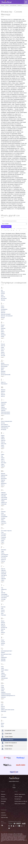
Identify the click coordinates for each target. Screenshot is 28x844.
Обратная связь (4, 817)
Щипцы (3, 708)
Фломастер (4, 627)
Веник (2, 336)
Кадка (2, 435)
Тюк (2, 587)
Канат (2, 445)
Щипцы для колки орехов (7, 709)
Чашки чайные (4, 670)
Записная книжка (5, 412)
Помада (3, 538)
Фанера (3, 622)
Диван (2, 368)
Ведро (3, 325)
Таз (2, 591)
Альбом (3, 296)
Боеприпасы (4, 309)
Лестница (3, 462)
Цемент (3, 652)
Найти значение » (6, 226)
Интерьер (3, 429)
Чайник (3, 673)
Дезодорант (4, 366)
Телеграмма (4, 594)
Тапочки (3, 592)
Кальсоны (3, 443)
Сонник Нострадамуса (11, 742)
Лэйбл (2, 454)
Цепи (2, 655)
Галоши (3, 344)
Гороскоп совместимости (20, 794)
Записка (3, 410)
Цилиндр (3, 659)
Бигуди (3, 317)
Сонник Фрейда (9, 745)
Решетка (3, 559)
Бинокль (3, 312)
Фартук (3, 624)
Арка (2, 295)
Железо (3, 391)
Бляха (2, 306)
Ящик (2, 726)
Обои (2, 513)
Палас (2, 540)
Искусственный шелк (6, 421)
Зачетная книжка (5, 413)
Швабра (3, 692)
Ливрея (3, 466)
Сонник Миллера (9, 739)
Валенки (3, 328)
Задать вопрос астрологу (20, 803)
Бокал (2, 307)
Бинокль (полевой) (5, 314)
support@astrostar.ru (14, 781)
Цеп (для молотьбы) (6, 654)
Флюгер (3, 629)
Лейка (2, 464)
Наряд (2, 500)
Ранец (2, 553)
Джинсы (3, 373)
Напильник (3, 504)
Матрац (3, 476)
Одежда (3, 521)
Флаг (2, 630)
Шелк (2, 685)
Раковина (3, 549)
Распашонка (4, 556)
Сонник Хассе (8, 748)
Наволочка (4, 494)
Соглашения (3, 815)
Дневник (3, 371)
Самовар (3, 578)
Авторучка (4, 298)
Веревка (3, 334)
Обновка (3, 511)
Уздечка (3, 606)
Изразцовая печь (5, 426)
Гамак (2, 347)
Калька (3, 442)
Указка (3, 610)
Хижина (3, 643)
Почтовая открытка (6, 530)
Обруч (2, 519)
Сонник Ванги (8, 733)
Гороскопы (3, 794)
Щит (2, 704)
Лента (2, 459)
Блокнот (3, 311)
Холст (2, 645)
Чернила (3, 676)
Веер (2, 326)
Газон (2, 350)
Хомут (2, 640)
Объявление (4, 516)
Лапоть (3, 461)
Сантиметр (4, 575)
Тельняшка (4, 597)
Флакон (3, 632)
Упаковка (3, 615)
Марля (2, 481)
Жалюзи (3, 389)
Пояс (2, 532)
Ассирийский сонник (10, 730)
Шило (2, 690)
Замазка (3, 404)
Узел (2, 608)
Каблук (3, 438)
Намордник (4, 499)
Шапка (3, 689)
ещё (2, 319)
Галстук (3, 345)
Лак (2, 456)
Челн (2, 671)
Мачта (2, 485)
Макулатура (4, 475)
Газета (2, 349)
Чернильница (4, 678)
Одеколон (3, 523)
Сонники (3, 796)
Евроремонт (4, 383)
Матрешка (4, 478)
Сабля (2, 580)
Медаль (3, 473)
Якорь (2, 723)
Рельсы (3, 561)
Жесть (3, 393)
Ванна (2, 333)
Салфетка (3, 572)
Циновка (3, 660)
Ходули (3, 641)
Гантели (3, 355)
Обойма (3, 518)
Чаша (2, 668)
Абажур (3, 300)
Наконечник (4, 497)
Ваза (2, 330)
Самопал (3, 570)
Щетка (3, 706)
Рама (2, 551)
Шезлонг (3, 697)
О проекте (3, 812)
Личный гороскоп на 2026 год (21, 801)
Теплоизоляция (5, 596)
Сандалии (3, 573)
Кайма (2, 437)
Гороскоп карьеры (18, 796)
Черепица (3, 674)
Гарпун (2, 352)
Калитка (3, 440)
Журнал (3, 394)
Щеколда (3, 711)
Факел (2, 621)
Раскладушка (4, 554)
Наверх (14, 787)
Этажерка (3, 717)
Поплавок (3, 534)
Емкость (3, 382)
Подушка (3, 537)
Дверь (2, 363)
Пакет (2, 542)
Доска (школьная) (5, 374)
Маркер (3, 480)
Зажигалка (4, 402)
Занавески (4, 408)
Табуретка (3, 589)
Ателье (3, 293)
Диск (2, 369)
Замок (2, 405)
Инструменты (4, 424)
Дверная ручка (5, 364)
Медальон (3, 483)
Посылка (3, 535)
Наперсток (4, 502)
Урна (2, 613)
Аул (2, 290)
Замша (3, 407)
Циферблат (4, 657)
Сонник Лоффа (9, 736)
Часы (2, 666)
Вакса (2, 331)
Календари (3, 801)
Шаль (2, 687)
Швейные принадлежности (8, 695)
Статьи (2, 803)
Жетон (3, 396)
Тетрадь (3, 599)
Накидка (3, 492)
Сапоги (3, 577)
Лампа (2, 457)
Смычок (3, 568)
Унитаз (3, 611)
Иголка (3, 423)
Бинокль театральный (6, 315)
